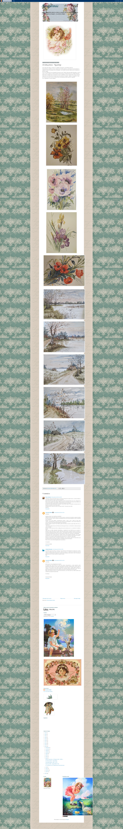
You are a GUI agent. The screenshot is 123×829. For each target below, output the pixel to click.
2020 (46, 737)
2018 (46, 740)
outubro (47, 750)
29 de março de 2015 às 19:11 (59, 560)
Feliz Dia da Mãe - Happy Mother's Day (52, 763)
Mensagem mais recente (47, 598)
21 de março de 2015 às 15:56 (58, 549)
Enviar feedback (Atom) (51, 600)
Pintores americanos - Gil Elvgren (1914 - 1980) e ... (54, 759)
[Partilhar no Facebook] (62, 488)
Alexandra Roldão (48, 512)
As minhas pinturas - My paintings (51, 760)
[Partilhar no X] (61, 488)
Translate (52, 616)
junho (47, 756)
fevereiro (47, 770)
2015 (46, 744)
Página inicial (62, 598)
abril (46, 767)
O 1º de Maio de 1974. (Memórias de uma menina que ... (55, 765)
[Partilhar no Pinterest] (64, 488)
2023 (46, 734)
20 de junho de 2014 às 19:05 (56, 497)
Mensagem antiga (77, 598)
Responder (47, 508)
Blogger (67, 819)
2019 (46, 738)
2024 (46, 732)
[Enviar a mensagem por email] (59, 488)
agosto (47, 753)
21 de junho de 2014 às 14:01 (59, 512)
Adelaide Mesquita (48, 549)
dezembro (47, 747)
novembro (47, 749)
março (47, 768)
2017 (46, 741)
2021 (46, 735)
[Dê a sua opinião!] (60, 488)
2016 (46, 743)
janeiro (47, 771)
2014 (46, 746)
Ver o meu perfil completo (48, 691)
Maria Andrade (48, 497)
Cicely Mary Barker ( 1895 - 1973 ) (51, 762)
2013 (46, 773)
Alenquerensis (50, 6)
